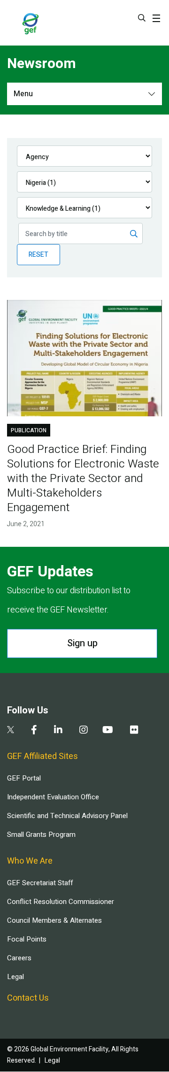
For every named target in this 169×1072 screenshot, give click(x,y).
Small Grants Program (41, 834)
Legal (15, 977)
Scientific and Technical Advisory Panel (67, 816)
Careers (19, 958)
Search (142, 18)
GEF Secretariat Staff (40, 883)
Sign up (82, 643)
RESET (38, 255)
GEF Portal (24, 778)
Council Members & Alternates (54, 920)
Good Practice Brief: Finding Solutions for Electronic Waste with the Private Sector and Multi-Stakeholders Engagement (83, 478)
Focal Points (26, 939)
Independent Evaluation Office (53, 797)
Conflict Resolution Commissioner (60, 901)
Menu (23, 94)
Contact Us (28, 998)
